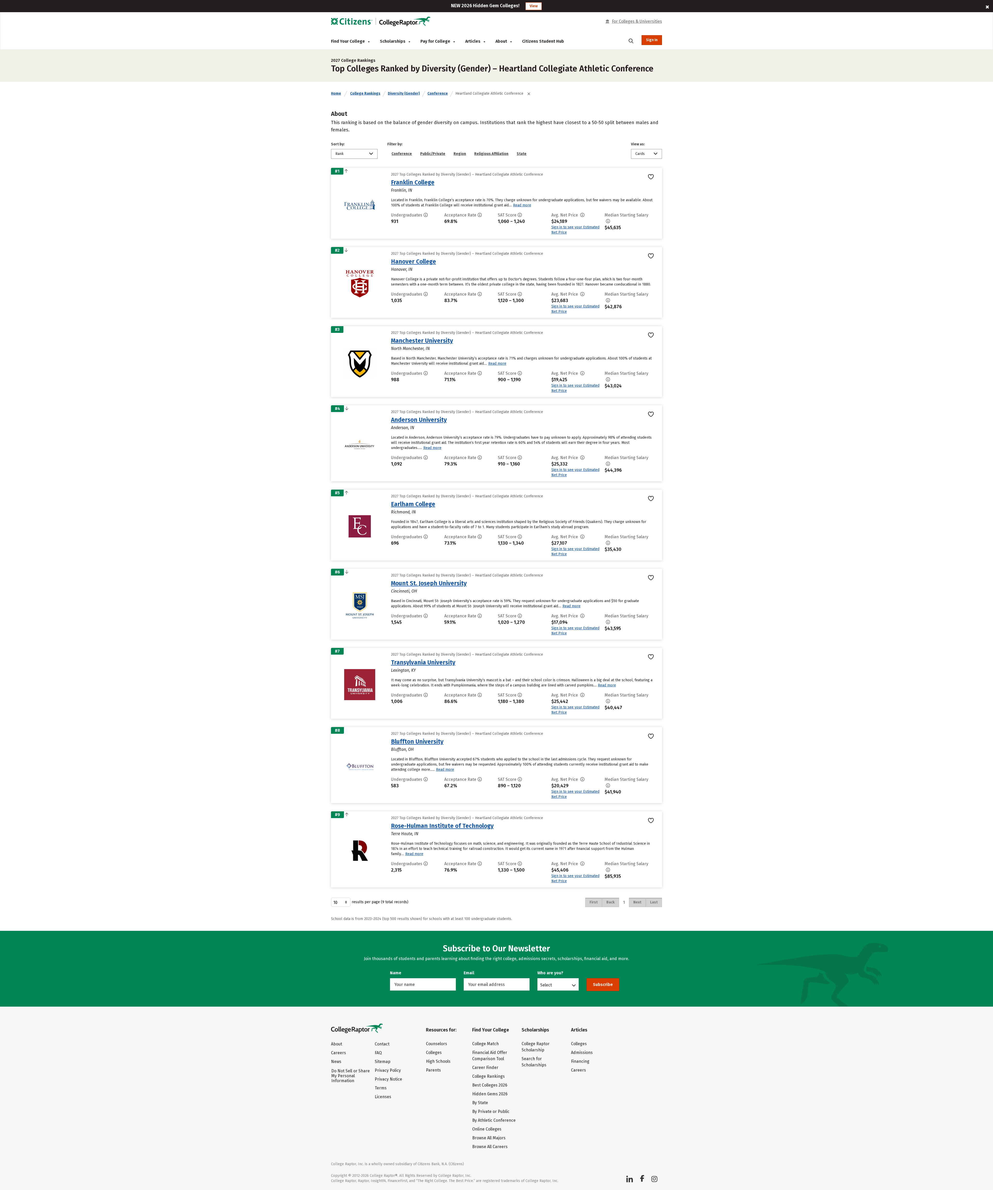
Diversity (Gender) (404, 93)
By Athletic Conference (494, 1120)
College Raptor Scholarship (536, 1046)
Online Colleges (486, 1129)
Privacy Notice (388, 1079)
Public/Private (432, 154)
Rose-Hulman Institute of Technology (442, 825)
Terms (381, 1088)
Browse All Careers (490, 1146)
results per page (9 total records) (380, 902)
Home (336, 93)
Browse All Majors (489, 1137)
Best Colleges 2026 (489, 1085)
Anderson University (419, 419)
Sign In (652, 40)
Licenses (383, 1096)
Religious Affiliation (491, 154)
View (534, 6)
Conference (437, 93)
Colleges (434, 1052)
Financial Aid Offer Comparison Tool (489, 1055)
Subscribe (603, 984)
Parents (433, 1070)
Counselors (436, 1043)
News (336, 1061)
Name (395, 972)
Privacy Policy (388, 1070)
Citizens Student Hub (543, 41)
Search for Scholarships (534, 1061)
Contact (382, 1044)
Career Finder (485, 1067)
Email (469, 972)
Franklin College (412, 182)
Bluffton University (417, 741)
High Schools (438, 1061)
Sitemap (382, 1061)
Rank (339, 154)
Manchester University (422, 340)
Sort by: (338, 144)
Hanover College (413, 261)
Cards (640, 154)
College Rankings (365, 93)
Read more (522, 205)
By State (480, 1102)
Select (546, 985)
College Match (485, 1043)
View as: (638, 144)
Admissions (582, 1052)
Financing (580, 1061)
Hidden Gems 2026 (490, 1093)
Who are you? (550, 972)
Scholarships (393, 41)
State (521, 154)
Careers (338, 1052)
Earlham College (413, 504)
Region (460, 154)
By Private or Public (490, 1111)
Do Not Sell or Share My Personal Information (350, 1075)
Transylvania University (423, 662)
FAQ (378, 1052)
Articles (473, 41)
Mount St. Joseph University (429, 583)
